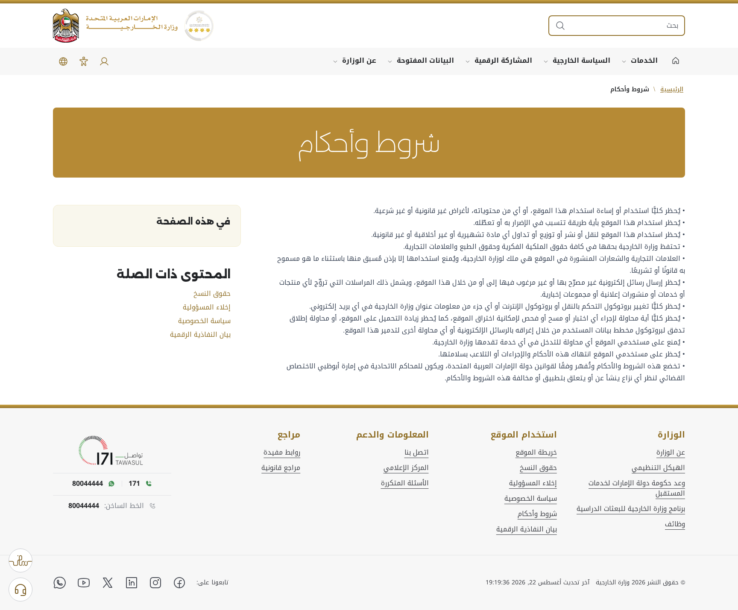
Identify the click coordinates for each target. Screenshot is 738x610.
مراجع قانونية (280, 468)
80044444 (83, 506)
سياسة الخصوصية (204, 321)
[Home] (675, 61)
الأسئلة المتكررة (405, 483)
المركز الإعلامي (406, 468)
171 (134, 484)
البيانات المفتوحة (425, 60)
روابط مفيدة (282, 452)
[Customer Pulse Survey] (20, 560)
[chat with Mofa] (20, 589)
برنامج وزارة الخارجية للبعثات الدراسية (631, 509)
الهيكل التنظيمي (658, 468)
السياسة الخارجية (581, 60)
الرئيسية (671, 89)
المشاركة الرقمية (503, 60)
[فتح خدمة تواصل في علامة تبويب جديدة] (112, 451)
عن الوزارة (359, 60)
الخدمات (644, 60)
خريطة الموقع (536, 452)
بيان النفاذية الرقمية (200, 335)
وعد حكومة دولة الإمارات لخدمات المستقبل (637, 488)
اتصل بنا (416, 452)
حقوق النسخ (212, 294)
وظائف (675, 524)
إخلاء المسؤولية (207, 307)
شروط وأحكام (537, 514)
